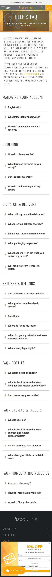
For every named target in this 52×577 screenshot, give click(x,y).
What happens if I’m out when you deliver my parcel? (26, 254)
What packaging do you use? (23, 243)
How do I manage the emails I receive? (24, 128)
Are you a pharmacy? (19, 483)
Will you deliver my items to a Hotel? (24, 267)
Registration (14, 107)
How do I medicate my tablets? (24, 492)
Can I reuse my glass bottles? (23, 395)
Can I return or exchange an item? (26, 293)
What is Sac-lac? (17, 419)
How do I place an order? (21, 154)
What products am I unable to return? (23, 305)
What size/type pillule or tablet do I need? (26, 457)
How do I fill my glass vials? (22, 502)
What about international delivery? (26, 233)
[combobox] (34, 561)
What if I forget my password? (24, 117)
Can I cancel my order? (20, 176)
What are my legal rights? (21, 348)
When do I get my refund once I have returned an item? (27, 337)
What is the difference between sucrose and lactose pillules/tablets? (24, 432)
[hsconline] (26, 7)
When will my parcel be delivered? (26, 214)
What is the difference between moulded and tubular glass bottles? (27, 384)
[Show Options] (49, 561)
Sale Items (13, 316)
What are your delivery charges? (25, 224)
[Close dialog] (49, 543)
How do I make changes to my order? (24, 188)
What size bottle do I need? (22, 372)
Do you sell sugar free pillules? (24, 445)
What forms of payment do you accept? (24, 166)
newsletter (27, 3)
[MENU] (1, 7)
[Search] (42, 7)
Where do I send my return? (22, 325)
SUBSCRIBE (34, 571)
